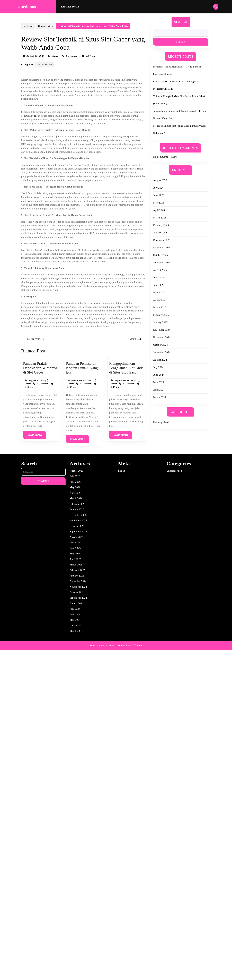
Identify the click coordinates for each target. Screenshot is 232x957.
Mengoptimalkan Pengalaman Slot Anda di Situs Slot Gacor (126, 368)
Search (180, 22)
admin (54, 56)
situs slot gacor (32, 115)
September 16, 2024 (125, 380)
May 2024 (158, 382)
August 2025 (160, 270)
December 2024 (161, 329)
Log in (121, 470)
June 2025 (158, 285)
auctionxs (27, 6)
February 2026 (161, 225)
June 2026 (158, 195)
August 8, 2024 (36, 380)
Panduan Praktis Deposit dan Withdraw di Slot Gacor (40, 368)
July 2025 (158, 277)
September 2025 (162, 262)
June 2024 (158, 374)
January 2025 (160, 322)
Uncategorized (45, 26)
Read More (36, 436)
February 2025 (161, 315)
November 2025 (162, 247)
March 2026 (159, 217)
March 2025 (159, 307)
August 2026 (160, 180)
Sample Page (70, 6)
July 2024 (158, 367)
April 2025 (159, 300)
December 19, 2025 (82, 380)
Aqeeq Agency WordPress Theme (107, 645)
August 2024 (160, 359)
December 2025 (161, 240)
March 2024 (159, 397)
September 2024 (162, 352)
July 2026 (158, 187)
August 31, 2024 (35, 56)
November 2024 (162, 337)
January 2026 (160, 232)
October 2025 (160, 255)
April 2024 (159, 389)
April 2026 (159, 210)
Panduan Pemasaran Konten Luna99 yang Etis (82, 368)
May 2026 (158, 202)
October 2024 (160, 344)
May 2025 (158, 292)
